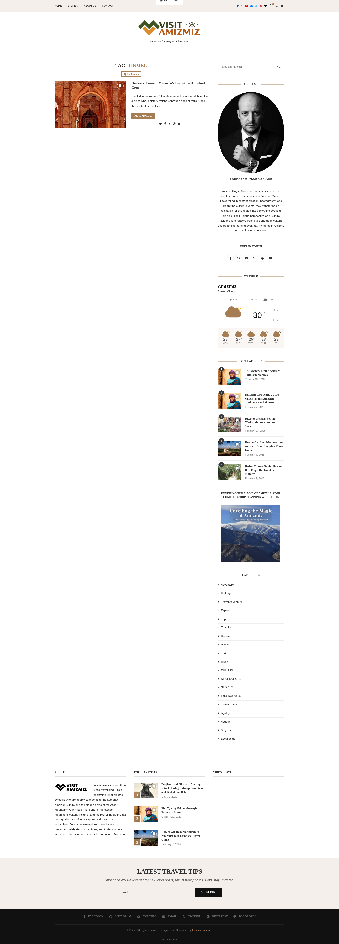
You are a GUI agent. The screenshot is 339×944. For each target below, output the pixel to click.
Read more (141, 115)
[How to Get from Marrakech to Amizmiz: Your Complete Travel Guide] (229, 448)
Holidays (226, 593)
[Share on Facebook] (165, 123)
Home (58, 6)
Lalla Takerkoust (231, 695)
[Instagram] (242, 6)
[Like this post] (160, 123)
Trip (223, 619)
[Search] (277, 6)
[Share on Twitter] (169, 123)
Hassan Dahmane (202, 930)
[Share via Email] (179, 123)
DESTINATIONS (231, 678)
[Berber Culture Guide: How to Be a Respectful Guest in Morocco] (229, 472)
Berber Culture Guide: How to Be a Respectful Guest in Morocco (263, 470)
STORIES (227, 687)
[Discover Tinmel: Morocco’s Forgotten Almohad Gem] (90, 104)
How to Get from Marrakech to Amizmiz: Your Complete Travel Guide (264, 446)
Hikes (224, 661)
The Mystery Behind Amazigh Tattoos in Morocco (262, 373)
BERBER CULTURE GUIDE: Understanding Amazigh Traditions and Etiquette (262, 398)
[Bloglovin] (265, 6)
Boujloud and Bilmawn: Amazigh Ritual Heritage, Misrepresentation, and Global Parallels (182, 788)
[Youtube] (246, 6)
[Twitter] (256, 6)
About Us (90, 6)
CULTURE (227, 670)
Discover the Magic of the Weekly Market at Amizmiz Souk (261, 422)
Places (225, 644)
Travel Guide (229, 704)
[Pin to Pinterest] (174, 123)
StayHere (227, 730)
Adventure (227, 584)
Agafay (225, 713)
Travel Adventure (231, 601)
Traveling (226, 627)
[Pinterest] (261, 6)
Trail (223, 653)
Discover (226, 636)
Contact (107, 6)
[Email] (251, 6)
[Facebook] (238, 6)
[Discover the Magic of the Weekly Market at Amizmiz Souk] (229, 424)
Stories (73, 6)
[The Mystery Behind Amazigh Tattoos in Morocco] (229, 377)
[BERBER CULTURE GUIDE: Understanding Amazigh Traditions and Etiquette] (229, 401)
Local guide (228, 738)
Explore (226, 610)
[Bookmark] (282, 6)
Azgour (225, 721)
